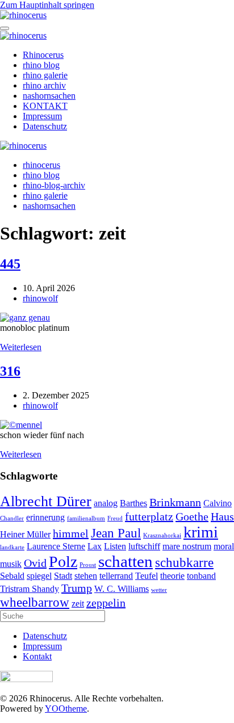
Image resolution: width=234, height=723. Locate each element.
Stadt (63, 576)
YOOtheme (66, 708)
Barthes (133, 503)
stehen (85, 576)
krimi (200, 532)
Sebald (12, 576)
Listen (115, 546)
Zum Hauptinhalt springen (47, 5)
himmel (71, 533)
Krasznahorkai (162, 535)
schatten (125, 561)
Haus (222, 516)
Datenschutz (45, 126)
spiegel (39, 576)
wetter (159, 590)
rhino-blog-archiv (54, 185)
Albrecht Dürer (45, 501)
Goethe (192, 516)
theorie (172, 576)
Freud (115, 518)
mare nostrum (186, 546)
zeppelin (106, 602)
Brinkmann (175, 502)
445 (10, 264)
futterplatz (149, 516)
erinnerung (45, 517)
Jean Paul (116, 533)
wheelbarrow (34, 602)
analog (106, 503)
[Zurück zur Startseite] (23, 15)
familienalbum (86, 518)
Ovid (35, 563)
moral (224, 546)
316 (10, 371)
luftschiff (144, 546)
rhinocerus (41, 165)
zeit (78, 604)
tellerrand (116, 576)
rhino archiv (44, 85)
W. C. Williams (121, 589)
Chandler (12, 518)
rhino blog (41, 65)
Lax (94, 546)
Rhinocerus (43, 55)
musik (11, 564)
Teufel (146, 576)
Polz (63, 561)
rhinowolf (40, 298)
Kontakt (37, 656)
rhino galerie (45, 75)
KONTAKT (45, 106)
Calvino (217, 503)
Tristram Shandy (29, 589)
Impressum (42, 116)
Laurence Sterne (56, 546)
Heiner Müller (25, 534)
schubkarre (184, 562)
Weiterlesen (20, 347)
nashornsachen (49, 95)
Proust (88, 565)
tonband (201, 576)
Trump (76, 588)
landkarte (12, 547)
